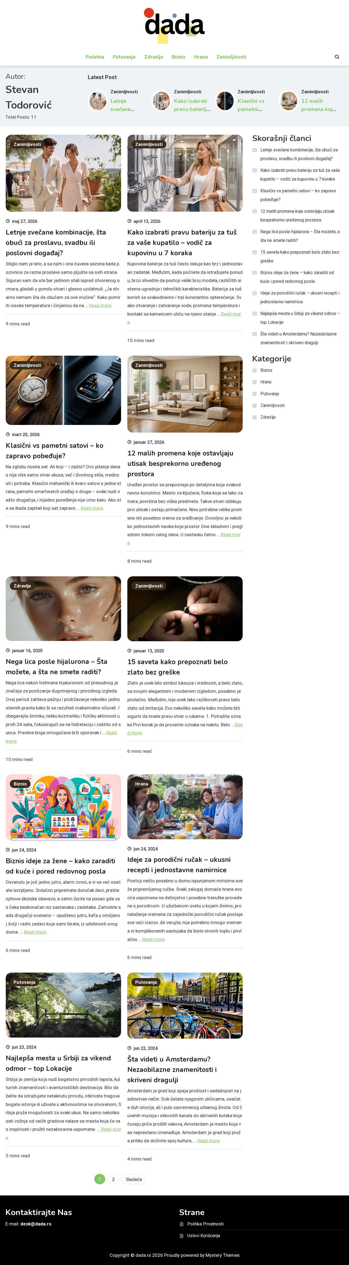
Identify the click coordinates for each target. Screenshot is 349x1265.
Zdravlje (153, 57)
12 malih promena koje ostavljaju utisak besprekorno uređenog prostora (180, 464)
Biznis (178, 57)
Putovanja (124, 57)
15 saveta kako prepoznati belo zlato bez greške (299, 256)
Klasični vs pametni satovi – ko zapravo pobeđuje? (298, 195)
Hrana (201, 57)
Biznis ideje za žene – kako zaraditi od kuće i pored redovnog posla (297, 277)
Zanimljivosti (231, 57)
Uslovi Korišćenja (203, 1235)
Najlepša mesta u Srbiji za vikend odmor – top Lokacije (300, 318)
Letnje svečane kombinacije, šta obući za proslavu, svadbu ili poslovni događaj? (56, 243)
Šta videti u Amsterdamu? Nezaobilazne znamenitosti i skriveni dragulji (172, 1070)
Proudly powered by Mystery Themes (202, 1255)
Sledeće (134, 1179)
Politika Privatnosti (205, 1224)
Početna (95, 57)
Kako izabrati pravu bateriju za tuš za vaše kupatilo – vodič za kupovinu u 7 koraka (182, 243)
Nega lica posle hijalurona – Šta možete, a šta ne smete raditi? (300, 236)
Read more (100, 305)
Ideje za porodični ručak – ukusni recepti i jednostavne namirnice (299, 297)
